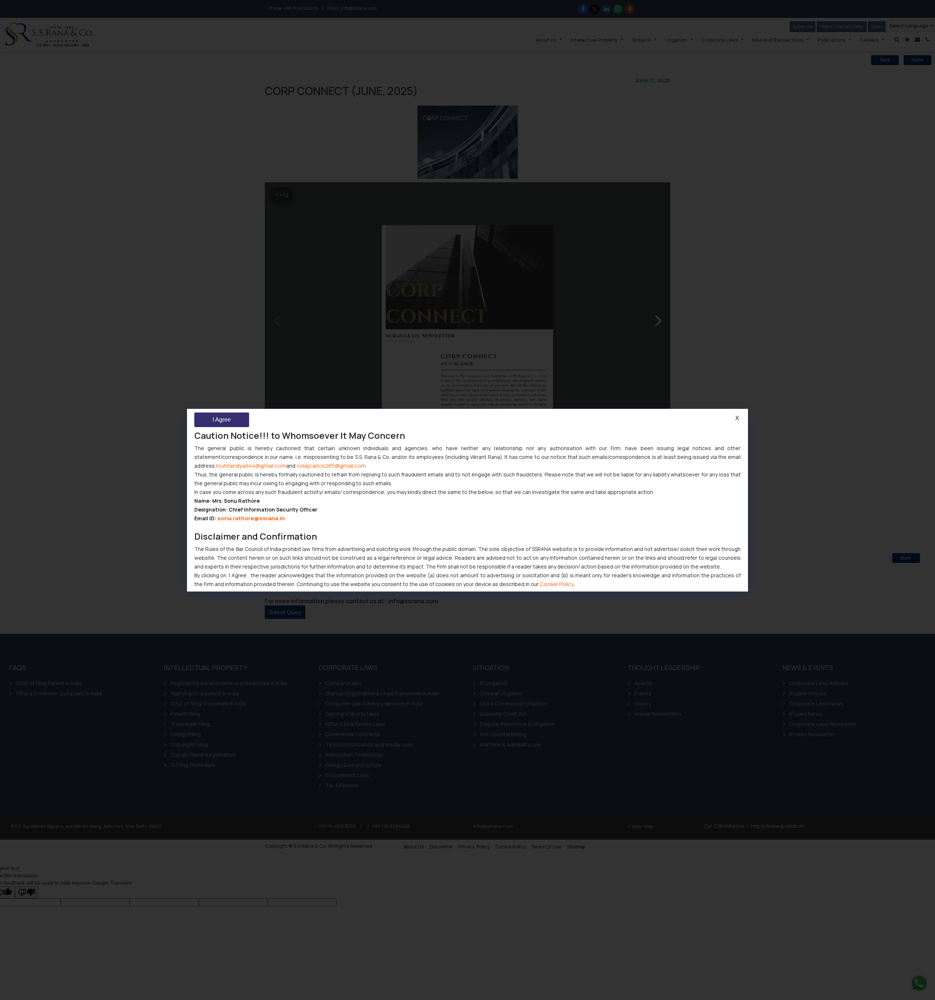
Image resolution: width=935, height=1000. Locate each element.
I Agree (222, 420)
